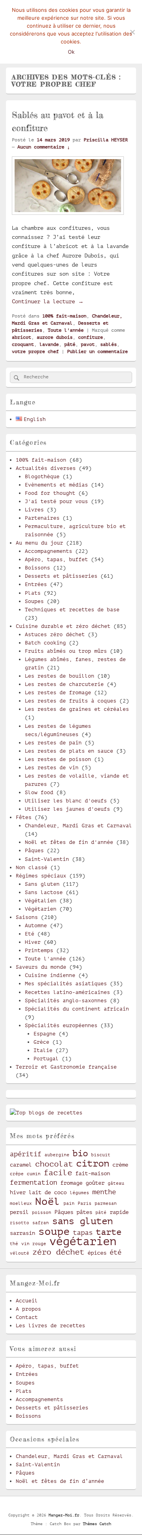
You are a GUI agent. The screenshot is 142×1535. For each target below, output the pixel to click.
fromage (71, 1183)
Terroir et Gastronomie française (66, 1067)
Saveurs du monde (41, 967)
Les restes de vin (51, 767)
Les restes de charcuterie (64, 684)
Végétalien (40, 901)
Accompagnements (48, 551)
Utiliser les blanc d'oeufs (66, 801)
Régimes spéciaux (41, 876)
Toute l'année (66, 330)
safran (40, 1223)
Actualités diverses (46, 468)
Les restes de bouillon (59, 676)
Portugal (46, 1059)
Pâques (34, 850)
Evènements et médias (56, 485)
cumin (34, 1174)
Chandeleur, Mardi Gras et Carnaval (78, 826)
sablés (108, 344)
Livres (34, 510)
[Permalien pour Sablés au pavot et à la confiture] (68, 218)
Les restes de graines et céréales (77, 709)
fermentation (33, 1182)
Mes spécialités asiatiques (66, 983)
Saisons (27, 917)
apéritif (25, 1154)
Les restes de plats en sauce (69, 751)
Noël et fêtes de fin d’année (60, 1481)
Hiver (33, 942)
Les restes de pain (53, 743)
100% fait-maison (64, 316)
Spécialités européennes (61, 1025)
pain (69, 1203)
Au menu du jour (39, 543)
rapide (119, 1212)
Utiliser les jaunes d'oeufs (67, 809)
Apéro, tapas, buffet (56, 559)
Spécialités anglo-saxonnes (66, 1000)
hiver (18, 1192)
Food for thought (50, 493)
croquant (23, 344)
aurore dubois (55, 337)
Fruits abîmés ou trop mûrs (66, 651)
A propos (28, 1309)
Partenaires (42, 518)
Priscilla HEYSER (106, 140)
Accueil (27, 1301)
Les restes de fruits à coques (70, 701)
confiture (90, 337)
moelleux (21, 1203)
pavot (88, 344)
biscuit (100, 1155)
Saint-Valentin (47, 859)
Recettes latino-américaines (67, 992)
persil (19, 1212)
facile (58, 1173)
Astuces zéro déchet (55, 634)
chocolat (54, 1164)
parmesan (106, 1203)
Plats (33, 593)
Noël (47, 1201)
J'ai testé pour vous (56, 501)
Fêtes (24, 817)
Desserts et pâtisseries (61, 576)
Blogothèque (42, 476)
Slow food (39, 792)
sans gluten (82, 1221)
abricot (21, 337)
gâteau (116, 1183)
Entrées (36, 584)
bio (80, 1153)
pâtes (84, 1212)
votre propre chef (35, 351)
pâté (69, 344)
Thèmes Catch (97, 1524)
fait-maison (92, 1173)
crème (120, 1164)
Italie (43, 1050)
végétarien (82, 1241)
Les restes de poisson (58, 759)
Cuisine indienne (50, 975)
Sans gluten (42, 884)
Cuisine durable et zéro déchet (63, 626)
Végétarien (40, 909)
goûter (95, 1183)
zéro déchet (58, 1252)
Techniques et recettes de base (72, 609)
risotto (19, 1223)
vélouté (19, 1253)
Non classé (31, 867)
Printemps (39, 950)
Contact (27, 1317)
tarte (108, 1232)
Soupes (34, 601)
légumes (79, 1193)
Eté (29, 934)
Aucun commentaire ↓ (43, 147)
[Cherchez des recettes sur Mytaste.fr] (46, 1113)
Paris (85, 1203)
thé (14, 1244)
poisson (41, 1212)
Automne (36, 925)
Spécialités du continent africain (77, 1009)
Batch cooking (45, 643)
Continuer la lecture (48, 301)
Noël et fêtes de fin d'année (69, 842)
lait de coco (48, 1192)
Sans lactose (44, 892)
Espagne (45, 1034)
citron (92, 1163)
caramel (21, 1164)
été (115, 1252)
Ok (71, 52)
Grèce (41, 1042)
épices (97, 1252)
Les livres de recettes (50, 1325)
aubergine (57, 1155)
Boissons (37, 568)
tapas (83, 1232)
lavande (49, 344)
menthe (104, 1192)
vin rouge (33, 1244)
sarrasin (22, 1233)
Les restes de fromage (58, 692)
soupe (54, 1231)
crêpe (17, 1174)
